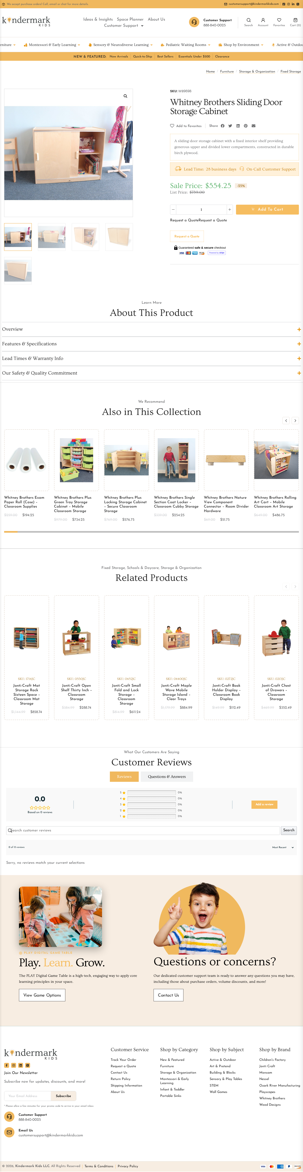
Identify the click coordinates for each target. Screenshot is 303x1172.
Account (263, 25)
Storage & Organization (257, 71)
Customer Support (121, 26)
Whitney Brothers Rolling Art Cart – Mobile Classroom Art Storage (275, 502)
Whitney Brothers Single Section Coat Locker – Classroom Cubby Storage (176, 502)
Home (210, 71)
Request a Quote (184, 220)
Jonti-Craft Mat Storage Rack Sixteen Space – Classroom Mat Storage (26, 694)
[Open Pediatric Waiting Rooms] (209, 45)
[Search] (249, 20)
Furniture (227, 71)
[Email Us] (9, 1132)
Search (248, 25)
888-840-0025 (214, 25)
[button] (125, 96)
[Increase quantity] (230, 209)
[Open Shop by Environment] (262, 45)
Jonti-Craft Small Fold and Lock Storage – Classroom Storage (126, 694)
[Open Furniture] (14, 45)
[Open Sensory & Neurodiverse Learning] (151, 45)
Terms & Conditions (99, 1166)
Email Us (26, 1130)
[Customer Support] (9, 1116)
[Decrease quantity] (173, 209)
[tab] (124, 777)
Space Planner (130, 20)
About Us (156, 20)
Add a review (264, 804)
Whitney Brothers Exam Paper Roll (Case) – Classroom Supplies (24, 502)
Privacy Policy (128, 1166)
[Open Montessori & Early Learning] (79, 45)
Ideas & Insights (98, 20)
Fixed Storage (291, 71)
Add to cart (270, 210)
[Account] (263, 20)
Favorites (279, 25)
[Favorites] (279, 20)
